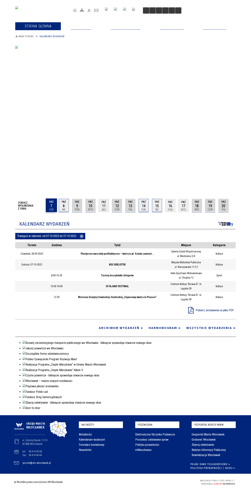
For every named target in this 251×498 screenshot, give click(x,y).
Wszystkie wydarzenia (209, 328)
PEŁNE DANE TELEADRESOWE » (210, 464)
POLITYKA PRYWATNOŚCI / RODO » (212, 468)
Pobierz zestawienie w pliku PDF (215, 310)
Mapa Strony (82, 10)
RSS (89, 10)
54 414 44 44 (35, 455)
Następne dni (234, 205)
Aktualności (85, 434)
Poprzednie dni (41, 205)
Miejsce (186, 245)
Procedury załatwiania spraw (151, 439)
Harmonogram (163, 328)
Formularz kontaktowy (91, 444)
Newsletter (85, 450)
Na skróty (87, 424)
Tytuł (117, 245)
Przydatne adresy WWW (209, 424)
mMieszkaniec (143, 450)
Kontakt (96, 10)
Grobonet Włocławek (204, 439)
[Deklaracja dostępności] (159, 10)
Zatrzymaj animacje (146, 10)
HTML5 (166, 482)
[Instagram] (108, 10)
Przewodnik (145, 424)
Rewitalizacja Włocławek (206, 455)
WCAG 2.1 (182, 482)
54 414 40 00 (35, 451)
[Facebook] (126, 10)
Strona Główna (75, 10)
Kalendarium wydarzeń (92, 439)
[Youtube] (117, 10)
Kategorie (219, 245)
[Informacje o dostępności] (152, 10)
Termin (31, 245)
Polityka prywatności (147, 444)
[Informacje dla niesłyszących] (165, 10)
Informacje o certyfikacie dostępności (124, 482)
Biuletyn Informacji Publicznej (209, 450)
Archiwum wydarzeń (119, 328)
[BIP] (134, 11)
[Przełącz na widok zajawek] (223, 224)
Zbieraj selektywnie (203, 444)
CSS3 (171, 482)
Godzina (57, 245)
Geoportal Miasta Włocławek (208, 434)
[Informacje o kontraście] (172, 10)
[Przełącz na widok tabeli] (228, 224)
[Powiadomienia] (178, 10)
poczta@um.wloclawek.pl (37, 462)
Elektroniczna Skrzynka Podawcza (155, 434)
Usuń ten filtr (81, 236)
